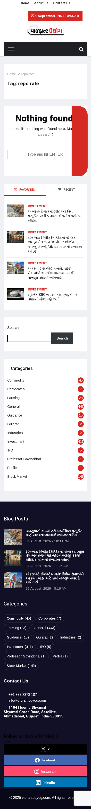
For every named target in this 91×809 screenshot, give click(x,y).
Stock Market (17, 476)
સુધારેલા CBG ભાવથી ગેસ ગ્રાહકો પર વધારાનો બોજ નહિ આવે (52, 297)
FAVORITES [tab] (27, 189)
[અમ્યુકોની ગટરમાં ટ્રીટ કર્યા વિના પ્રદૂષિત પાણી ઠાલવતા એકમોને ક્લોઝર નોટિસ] (13, 537)
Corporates (16, 389)
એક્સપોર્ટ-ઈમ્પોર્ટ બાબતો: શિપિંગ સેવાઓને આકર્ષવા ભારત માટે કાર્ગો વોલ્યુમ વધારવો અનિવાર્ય (51, 273)
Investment (37, 206)
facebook (49, 760)
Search (13, 327)
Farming (13, 398)
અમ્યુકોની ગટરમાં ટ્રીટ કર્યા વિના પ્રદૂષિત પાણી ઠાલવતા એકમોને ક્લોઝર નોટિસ (54, 216)
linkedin (48, 782)
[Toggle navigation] (9, 49)
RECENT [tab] (69, 189)
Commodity (15, 380)
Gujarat (13, 424)
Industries (15, 433)
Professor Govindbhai (24, 459)
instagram (48, 771)
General (13, 407)
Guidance (14, 415)
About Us (41, 3)
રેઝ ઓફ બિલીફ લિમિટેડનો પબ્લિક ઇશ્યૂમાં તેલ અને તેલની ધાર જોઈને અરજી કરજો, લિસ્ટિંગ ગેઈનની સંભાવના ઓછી (55, 244)
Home (25, 3)
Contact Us (61, 3)
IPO (10, 450)
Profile (12, 468)
